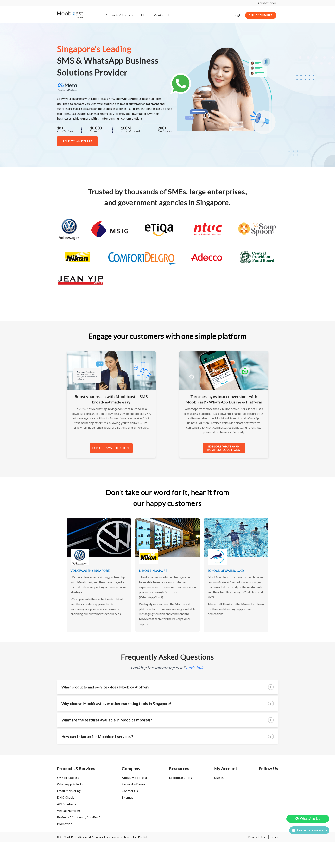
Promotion (64, 824)
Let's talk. (195, 667)
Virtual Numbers (69, 810)
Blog (144, 15)
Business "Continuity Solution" (78, 817)
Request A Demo (267, 3)
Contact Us (162, 15)
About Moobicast (134, 777)
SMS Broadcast (68, 777)
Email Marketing (69, 791)
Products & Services (119, 15)
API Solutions (66, 804)
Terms (274, 837)
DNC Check (65, 797)
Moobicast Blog (180, 777)
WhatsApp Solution (70, 784)
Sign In (219, 777)
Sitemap (127, 797)
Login (237, 15)
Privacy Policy (256, 837)
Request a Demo (133, 784)
